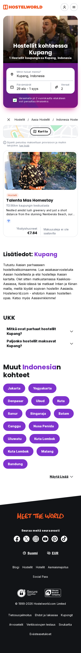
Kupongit (67, 615)
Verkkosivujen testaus (41, 624)
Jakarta (14, 388)
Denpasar (15, 401)
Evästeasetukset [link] (40, 634)
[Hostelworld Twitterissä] (26, 539)
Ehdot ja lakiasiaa (46, 615)
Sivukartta (65, 624)
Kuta (61, 401)
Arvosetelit (16, 624)
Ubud (40, 401)
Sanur (13, 413)
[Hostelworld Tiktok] (64, 539)
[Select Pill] (64, 7)
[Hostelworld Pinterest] (55, 539)
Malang (47, 451)
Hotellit (40, 567)
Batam (64, 413)
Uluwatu (15, 439)
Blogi (16, 567)
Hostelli (12, 195)
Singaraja (38, 413)
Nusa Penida (43, 426)
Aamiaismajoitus (58, 567)
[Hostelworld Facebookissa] (17, 539)
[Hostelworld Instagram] (36, 539)
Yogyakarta (42, 388)
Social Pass (40, 576)
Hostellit (27, 567)
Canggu (14, 426)
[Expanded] (8, 119)
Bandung (15, 464)
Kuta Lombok (44, 439)
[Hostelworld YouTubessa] (45, 539)
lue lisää (24, 145)
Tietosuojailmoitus (20, 615)
